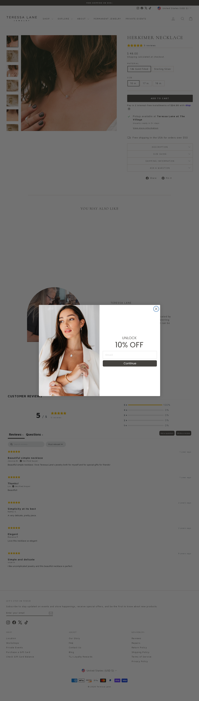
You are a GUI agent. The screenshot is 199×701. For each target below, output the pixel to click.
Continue (130, 363)
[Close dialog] (156, 309)
